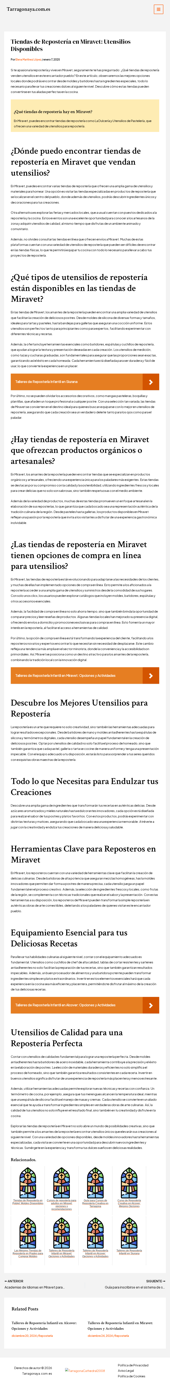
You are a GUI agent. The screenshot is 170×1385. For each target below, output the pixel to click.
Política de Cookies (131, 1376)
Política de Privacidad (133, 1365)
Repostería (46, 1335)
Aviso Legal (126, 1370)
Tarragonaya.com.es (28, 9)
